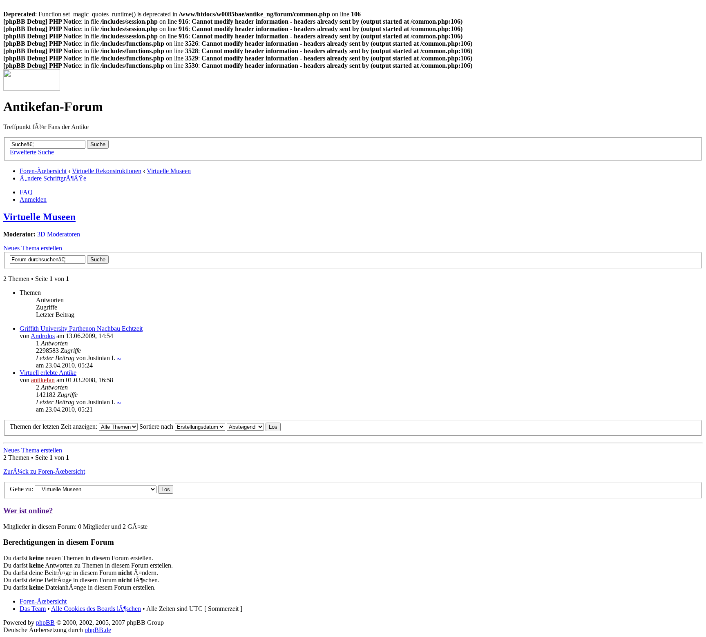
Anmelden (33, 199)
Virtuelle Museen (169, 170)
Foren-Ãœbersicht (43, 170)
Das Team (33, 608)
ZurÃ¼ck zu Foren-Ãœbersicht (44, 471)
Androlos (43, 335)
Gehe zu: (21, 489)
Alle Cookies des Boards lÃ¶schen (96, 608)
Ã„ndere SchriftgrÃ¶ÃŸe (53, 178)
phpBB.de (98, 629)
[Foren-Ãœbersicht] (31, 88)
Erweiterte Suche (32, 152)
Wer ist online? (28, 510)
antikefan (43, 379)
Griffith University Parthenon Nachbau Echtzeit (81, 328)
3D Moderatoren (58, 234)
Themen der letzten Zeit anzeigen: (54, 426)
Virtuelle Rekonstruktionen (106, 170)
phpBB (45, 622)
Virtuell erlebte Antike (48, 372)
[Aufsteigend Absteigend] (254, 426)
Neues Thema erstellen (32, 248)
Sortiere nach (157, 426)
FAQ (26, 192)
